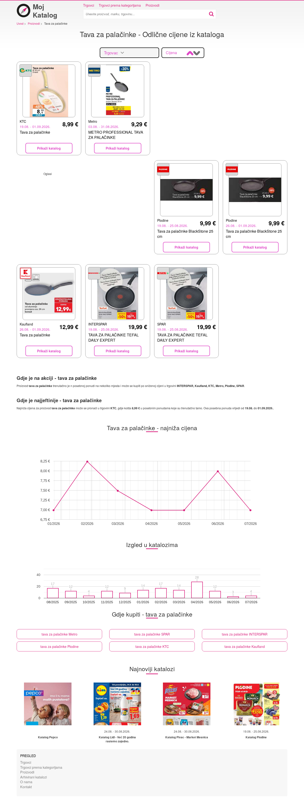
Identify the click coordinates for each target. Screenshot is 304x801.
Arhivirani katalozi (33, 776)
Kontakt (26, 786)
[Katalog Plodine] (256, 704)
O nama (26, 781)
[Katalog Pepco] (47, 704)
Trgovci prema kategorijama (120, 5)
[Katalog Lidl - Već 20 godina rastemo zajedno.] (117, 704)
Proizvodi (152, 5)
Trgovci (88, 5)
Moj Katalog (45, 10)
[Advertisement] (83, 209)
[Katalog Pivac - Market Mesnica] (186, 704)
